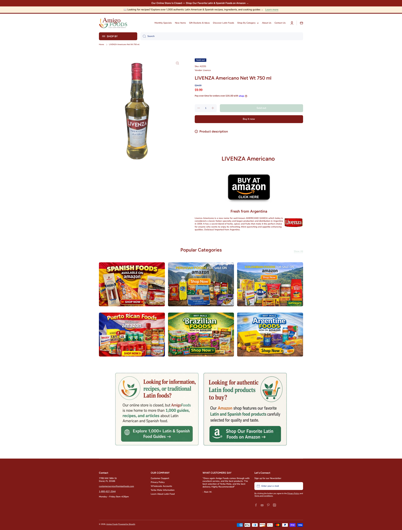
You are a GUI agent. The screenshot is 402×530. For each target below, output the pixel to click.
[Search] (143, 36)
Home (101, 44)
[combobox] (221, 36)
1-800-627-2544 (107, 491)
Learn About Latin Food (163, 493)
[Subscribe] (299, 486)
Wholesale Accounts (161, 486)
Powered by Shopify (126, 524)
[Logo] (113, 23)
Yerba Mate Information (162, 490)
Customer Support (160, 478)
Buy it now (249, 119)
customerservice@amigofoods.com (116, 486)
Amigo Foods (112, 524)
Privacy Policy (158, 482)
